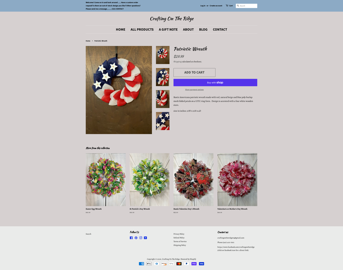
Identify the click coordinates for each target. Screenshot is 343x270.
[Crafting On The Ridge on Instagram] (140, 238)
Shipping (178, 61)
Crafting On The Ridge (171, 18)
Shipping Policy (180, 245)
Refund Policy (179, 237)
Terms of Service (180, 241)
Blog (203, 29)
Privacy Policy (179, 234)
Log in (202, 5)
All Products (142, 29)
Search (88, 234)
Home (120, 29)
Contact (220, 29)
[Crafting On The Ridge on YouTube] (145, 238)
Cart (231, 5)
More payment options (194, 89)
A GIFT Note (168, 29)
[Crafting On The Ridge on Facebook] (131, 238)
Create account (216, 5)
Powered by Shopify (188, 259)
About (188, 29)
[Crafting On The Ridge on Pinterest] (136, 238)
